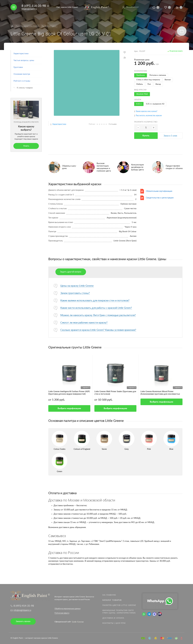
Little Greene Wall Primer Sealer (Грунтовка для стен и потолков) (115, 393)
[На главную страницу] (96, 7)
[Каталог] (12, 26)
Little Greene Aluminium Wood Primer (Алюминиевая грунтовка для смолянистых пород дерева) (160, 393)
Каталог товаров (112, 600)
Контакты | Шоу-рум (114, 623)
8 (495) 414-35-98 (34, 5)
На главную (109, 595)
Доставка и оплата (113, 618)
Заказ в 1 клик (170, 136)
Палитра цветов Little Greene (119, 605)
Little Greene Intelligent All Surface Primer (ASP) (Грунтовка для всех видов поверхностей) (69, 393)
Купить (145, 136)
